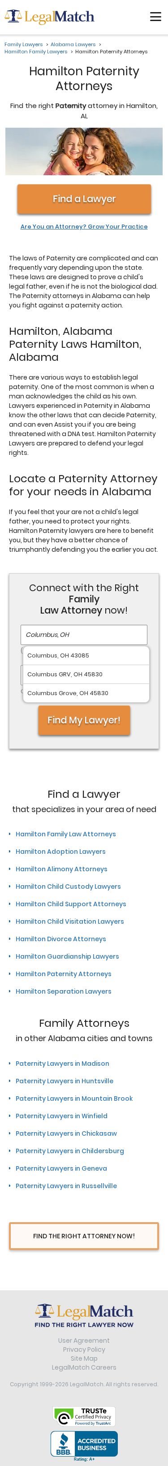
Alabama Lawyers (73, 44)
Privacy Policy (84, 1349)
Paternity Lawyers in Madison (62, 1063)
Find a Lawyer (84, 198)
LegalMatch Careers (84, 1367)
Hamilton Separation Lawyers (64, 991)
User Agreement (84, 1340)
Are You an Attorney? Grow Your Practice (84, 227)
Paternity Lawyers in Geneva (61, 1168)
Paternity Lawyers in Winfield (62, 1115)
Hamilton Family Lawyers (35, 51)
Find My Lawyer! (84, 720)
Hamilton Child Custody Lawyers (68, 886)
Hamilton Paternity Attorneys (64, 973)
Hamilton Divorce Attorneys (61, 938)
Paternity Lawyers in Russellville (66, 1185)
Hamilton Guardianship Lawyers (67, 956)
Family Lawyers (23, 44)
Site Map (84, 1358)
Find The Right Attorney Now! (84, 1236)
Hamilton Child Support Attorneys (71, 903)
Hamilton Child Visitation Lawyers (70, 921)
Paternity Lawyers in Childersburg (70, 1150)
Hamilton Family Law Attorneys (66, 834)
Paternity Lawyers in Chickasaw (66, 1133)
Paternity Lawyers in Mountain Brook (74, 1098)
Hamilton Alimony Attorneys (62, 869)
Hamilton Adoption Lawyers (61, 851)
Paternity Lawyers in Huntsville (64, 1081)
